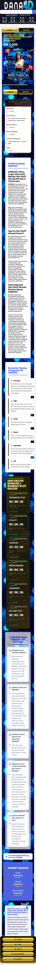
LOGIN (9, 30)
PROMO (19, 939)
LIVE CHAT (19, 959)
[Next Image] (32, 64)
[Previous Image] (3, 64)
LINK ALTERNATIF (19, 954)
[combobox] (16, 12)
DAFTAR (26, 30)
